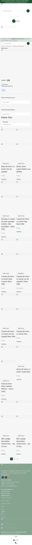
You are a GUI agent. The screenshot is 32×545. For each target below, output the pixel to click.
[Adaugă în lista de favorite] (7, 160)
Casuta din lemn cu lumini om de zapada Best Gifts (8, 334)
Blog (2, 514)
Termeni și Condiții (6, 498)
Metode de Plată (5, 503)
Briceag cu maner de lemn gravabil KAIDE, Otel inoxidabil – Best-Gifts (8, 224)
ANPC (2, 506)
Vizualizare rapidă (3, 160)
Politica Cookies (5, 501)
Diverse (8, 46)
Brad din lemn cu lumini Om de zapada (8, 169)
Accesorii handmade (18, 46)
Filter (3, 90)
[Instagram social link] (6, 477)
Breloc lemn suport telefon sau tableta (23, 169)
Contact (3, 517)
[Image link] (9, 466)
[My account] (16, 14)
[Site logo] (9, 6)
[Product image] (8, 150)
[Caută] (16, 36)
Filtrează (5, 122)
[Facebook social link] (3, 477)
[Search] (28, 10)
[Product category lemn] (16, 67)
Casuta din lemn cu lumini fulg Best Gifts (22, 221)
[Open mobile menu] (16, 24)
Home (3, 46)
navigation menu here (17, 39)
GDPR (2, 509)
